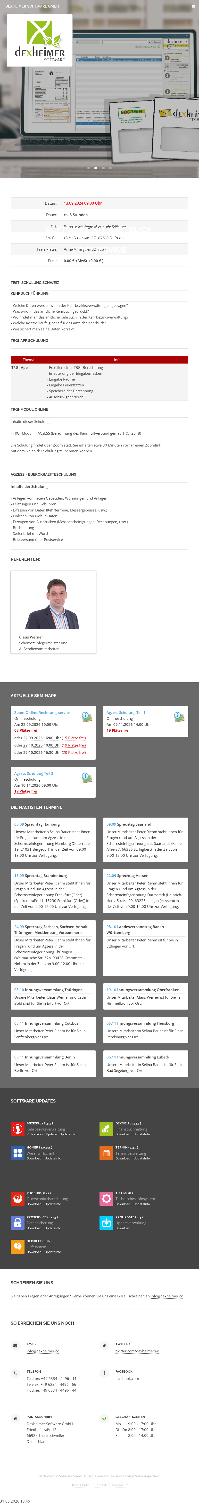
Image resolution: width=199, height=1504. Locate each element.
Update (51, 1134)
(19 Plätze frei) (74, 745)
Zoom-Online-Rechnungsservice (42, 712)
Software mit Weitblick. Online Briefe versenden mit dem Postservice (99, 240)
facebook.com (127, 1378)
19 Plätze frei (118, 730)
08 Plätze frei (25, 730)
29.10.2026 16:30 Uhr (42, 752)
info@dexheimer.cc (167, 1296)
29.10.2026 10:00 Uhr (42, 745)
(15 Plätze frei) (74, 737)
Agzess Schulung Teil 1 (126, 712)
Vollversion (35, 1134)
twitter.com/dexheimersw (137, 1351)
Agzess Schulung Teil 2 (33, 773)
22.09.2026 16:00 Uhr (42, 737)
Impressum (120, 1485)
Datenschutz (80, 1485)
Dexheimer (32, 6)
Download (123, 1134)
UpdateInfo (68, 1134)
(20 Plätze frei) (74, 752)
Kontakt (100, 1485)
